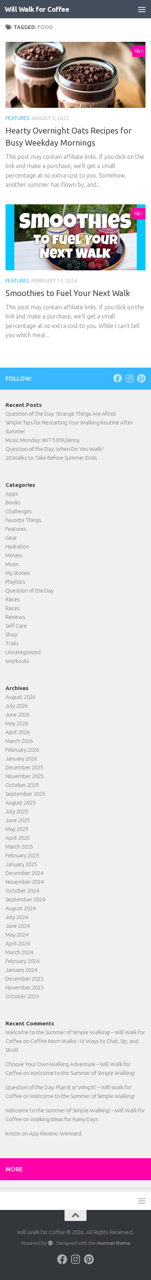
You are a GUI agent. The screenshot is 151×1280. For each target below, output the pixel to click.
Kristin (13, 1133)
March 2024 (19, 952)
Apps (11, 494)
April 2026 (17, 732)
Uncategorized (23, 652)
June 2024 (17, 926)
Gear (11, 538)
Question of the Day (29, 590)
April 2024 (17, 943)
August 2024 (20, 908)
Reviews (15, 617)
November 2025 (24, 776)
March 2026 (19, 741)
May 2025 (16, 829)
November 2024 (24, 882)
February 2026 (22, 750)
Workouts (17, 661)
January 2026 (21, 758)
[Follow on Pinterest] (141, 378)
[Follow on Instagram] (129, 378)
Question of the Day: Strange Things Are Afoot (60, 414)
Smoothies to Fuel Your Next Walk (67, 293)
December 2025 (24, 767)
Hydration (17, 546)
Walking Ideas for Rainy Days (64, 1119)
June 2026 (17, 714)
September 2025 (25, 794)
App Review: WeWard (55, 1133)
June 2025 (17, 820)
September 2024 (25, 899)
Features (17, 118)
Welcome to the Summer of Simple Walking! (82, 1073)
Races (12, 599)
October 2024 (22, 890)
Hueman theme (113, 1243)
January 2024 (21, 970)
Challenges (18, 511)
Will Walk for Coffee (37, 9)
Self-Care (16, 626)
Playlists (15, 582)
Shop (11, 634)
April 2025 (17, 838)
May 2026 (16, 723)
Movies (13, 555)
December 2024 (24, 873)
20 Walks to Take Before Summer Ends (51, 458)
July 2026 (16, 706)
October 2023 (22, 996)
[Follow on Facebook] (117, 378)
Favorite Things (23, 520)
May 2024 (16, 934)
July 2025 (16, 811)
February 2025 (22, 855)
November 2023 (24, 987)
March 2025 (19, 846)
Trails (12, 643)
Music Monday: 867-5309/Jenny (42, 440)
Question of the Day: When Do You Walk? (54, 449)
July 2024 (16, 917)
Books (13, 502)
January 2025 (21, 864)
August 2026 (20, 697)
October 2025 (22, 785)
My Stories (17, 573)
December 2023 (24, 979)
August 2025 (20, 802)
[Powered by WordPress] (50, 1243)
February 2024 (22, 961)
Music (12, 564)
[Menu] (142, 9)
